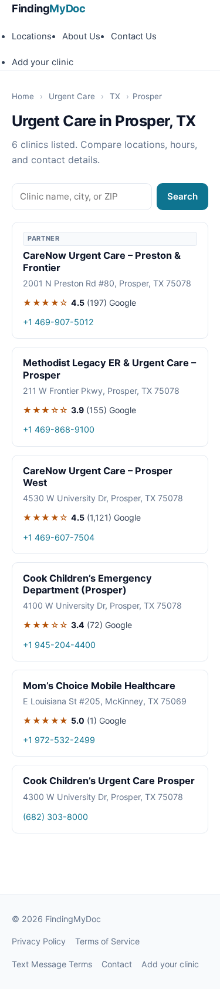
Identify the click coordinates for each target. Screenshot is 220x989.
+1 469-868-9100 (58, 429)
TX (115, 96)
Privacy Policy (39, 941)
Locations (32, 36)
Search (182, 196)
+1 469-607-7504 (58, 537)
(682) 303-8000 (55, 817)
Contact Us (134, 36)
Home (23, 96)
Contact (116, 964)
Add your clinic (42, 62)
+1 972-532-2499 (59, 740)
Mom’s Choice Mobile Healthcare (99, 685)
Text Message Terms (52, 964)
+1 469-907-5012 (58, 322)
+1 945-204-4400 (59, 645)
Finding (49, 8)
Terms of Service (107, 941)
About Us (81, 36)
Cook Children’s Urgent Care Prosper (109, 781)
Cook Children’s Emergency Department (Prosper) (87, 584)
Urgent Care (72, 96)
